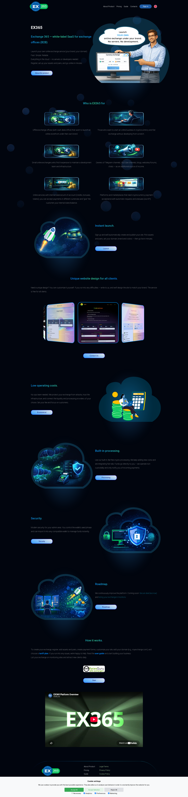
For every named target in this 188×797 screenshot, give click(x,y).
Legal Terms (104, 767)
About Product (108, 6)
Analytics (89, 793)
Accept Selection (94, 790)
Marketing (113, 793)
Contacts (133, 6)
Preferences (101, 793)
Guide (126, 6)
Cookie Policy (104, 774)
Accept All (74, 790)
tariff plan (43, 653)
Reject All (114, 790)
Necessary (77, 793)
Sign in (145, 6)
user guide (99, 653)
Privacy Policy (104, 770)
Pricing (119, 6)
